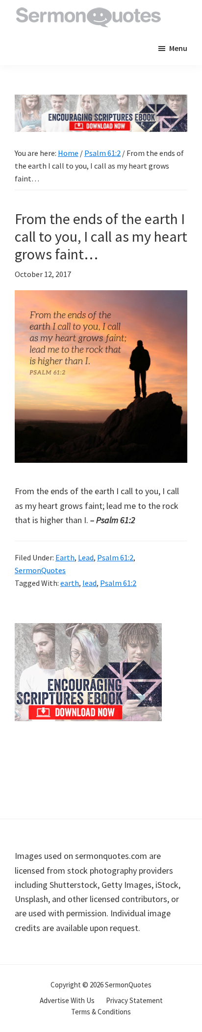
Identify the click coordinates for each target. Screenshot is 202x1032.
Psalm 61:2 (115, 557)
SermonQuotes (40, 570)
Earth (65, 557)
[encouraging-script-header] (101, 101)
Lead (86, 557)
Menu (178, 48)
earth (69, 583)
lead (89, 583)
